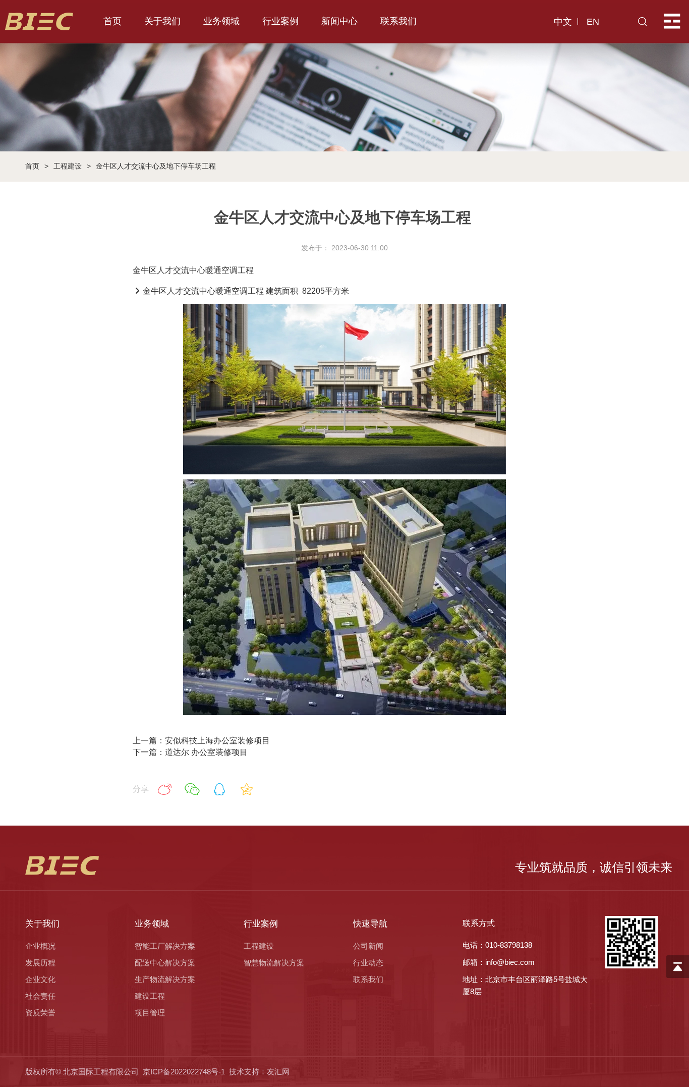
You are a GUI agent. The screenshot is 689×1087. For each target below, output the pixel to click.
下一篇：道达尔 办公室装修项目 (190, 752)
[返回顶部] (677, 966)
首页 (32, 166)
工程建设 (67, 166)
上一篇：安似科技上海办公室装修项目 (201, 740)
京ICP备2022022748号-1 (184, 1071)
